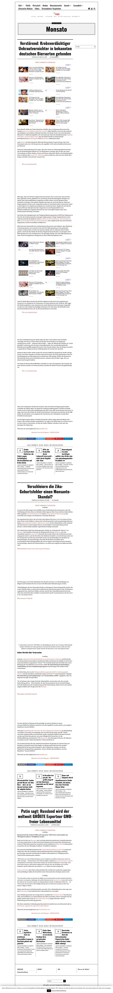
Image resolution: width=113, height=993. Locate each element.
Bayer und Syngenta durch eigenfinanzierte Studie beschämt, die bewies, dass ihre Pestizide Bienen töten (64, 781)
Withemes (66, 985)
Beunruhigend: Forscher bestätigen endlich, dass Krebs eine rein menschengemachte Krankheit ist (64, 455)
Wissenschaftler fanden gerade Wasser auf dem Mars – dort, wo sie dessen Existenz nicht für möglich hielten (25, 784)
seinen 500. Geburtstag (37, 155)
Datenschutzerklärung (22, 972)
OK (49, 990)
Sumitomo (57, 532)
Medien (45, 5)
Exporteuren (57, 880)
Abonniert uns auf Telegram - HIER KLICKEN (45, 432)
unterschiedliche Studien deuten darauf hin (33, 220)
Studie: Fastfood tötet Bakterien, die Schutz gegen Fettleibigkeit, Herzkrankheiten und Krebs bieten (25, 456)
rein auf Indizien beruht (34, 514)
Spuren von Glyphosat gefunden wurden (34, 131)
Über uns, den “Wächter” (83, 969)
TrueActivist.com (44, 909)
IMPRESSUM (20, 969)
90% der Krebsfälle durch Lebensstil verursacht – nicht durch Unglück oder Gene (44, 455)
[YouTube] (91, 8)
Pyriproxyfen (34, 534)
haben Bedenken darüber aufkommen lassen (35, 523)
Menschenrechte (56, 5)
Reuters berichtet (22, 870)
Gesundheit (77, 5)
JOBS (59, 969)
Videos (37, 8)
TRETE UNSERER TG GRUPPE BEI (45, 62)
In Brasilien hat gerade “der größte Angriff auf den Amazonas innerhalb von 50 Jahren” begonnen (45, 781)
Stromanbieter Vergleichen (51, 8)
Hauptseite (44, 738)
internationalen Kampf (43, 898)
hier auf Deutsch (27, 136)
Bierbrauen (45, 138)
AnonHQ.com (43, 428)
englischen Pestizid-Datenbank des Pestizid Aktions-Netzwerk (42, 659)
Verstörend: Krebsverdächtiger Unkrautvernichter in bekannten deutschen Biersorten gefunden (45, 48)
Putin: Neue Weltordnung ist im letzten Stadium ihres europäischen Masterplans (44, 935)
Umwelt (66, 5)
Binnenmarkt (24, 891)
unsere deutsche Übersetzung (55, 514)
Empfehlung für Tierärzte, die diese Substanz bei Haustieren (42, 730)
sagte (45, 866)
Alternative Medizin (25, 8)
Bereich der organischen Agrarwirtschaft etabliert (33, 906)
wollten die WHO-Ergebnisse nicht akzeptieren (56, 219)
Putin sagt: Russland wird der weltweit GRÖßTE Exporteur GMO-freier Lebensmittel (45, 816)
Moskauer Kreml (58, 895)
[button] (94, 46)
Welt (20, 5)
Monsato (20, 532)
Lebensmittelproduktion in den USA (53, 849)
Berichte (43, 686)
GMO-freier (59, 844)
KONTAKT (40, 969)
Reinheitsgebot (33, 138)
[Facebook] (89, 8)
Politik (28, 5)
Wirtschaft (36, 5)
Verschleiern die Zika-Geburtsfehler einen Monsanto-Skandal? (45, 491)
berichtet (35, 136)
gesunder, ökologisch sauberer (64, 861)
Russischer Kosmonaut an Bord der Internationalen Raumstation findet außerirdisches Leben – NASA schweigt (64, 937)
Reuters (22, 142)
